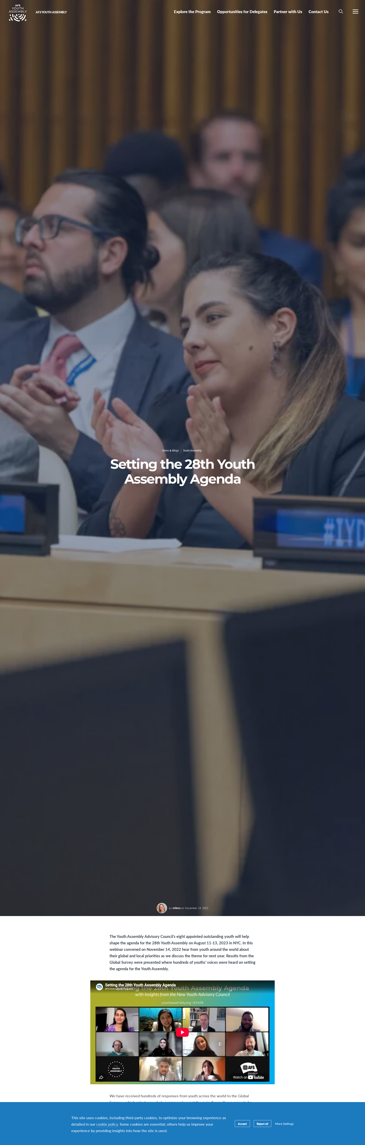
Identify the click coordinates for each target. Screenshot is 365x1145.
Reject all (262, 1124)
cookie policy (107, 1124)
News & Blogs (170, 450)
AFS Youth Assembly (17, 13)
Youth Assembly (192, 450)
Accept (242, 1124)
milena (176, 908)
